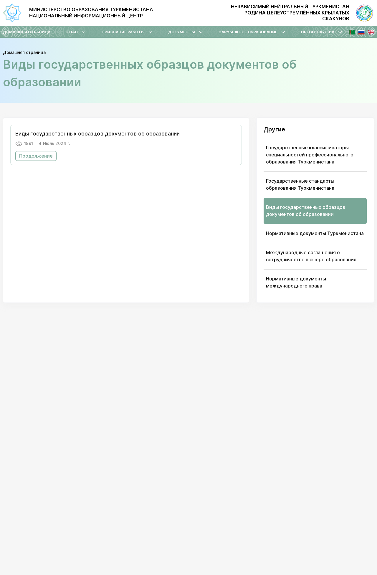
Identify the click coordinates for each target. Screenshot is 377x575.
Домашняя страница (26, 32)
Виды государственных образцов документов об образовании (305, 210)
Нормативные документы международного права (296, 282)
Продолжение (36, 156)
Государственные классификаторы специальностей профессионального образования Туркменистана (309, 155)
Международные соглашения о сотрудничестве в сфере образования (311, 256)
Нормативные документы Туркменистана (315, 233)
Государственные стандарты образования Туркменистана (300, 184)
